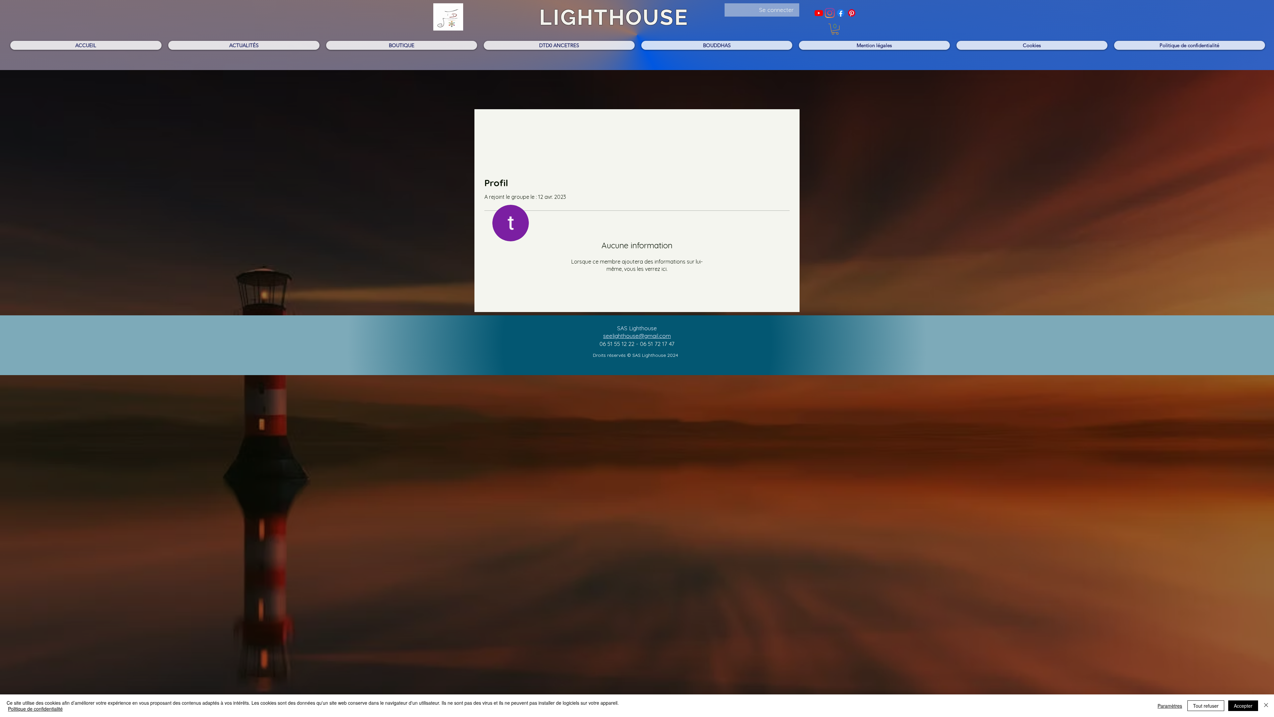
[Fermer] (1266, 706)
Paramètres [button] (1170, 705)
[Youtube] (819, 13)
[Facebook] (841, 13)
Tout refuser (1206, 705)
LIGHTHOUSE (613, 17)
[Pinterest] (852, 13)
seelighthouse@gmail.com (637, 335)
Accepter (1243, 705)
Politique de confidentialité (35, 708)
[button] (835, 29)
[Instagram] (830, 13)
